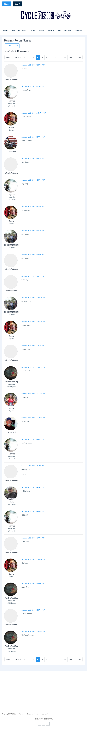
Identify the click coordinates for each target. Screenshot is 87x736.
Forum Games (23, 40)
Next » (71, 57)
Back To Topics (13, 46)
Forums (8, 40)
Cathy (11, 408)
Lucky (12, 502)
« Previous (17, 57)
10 (65, 57)
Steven (11, 127)
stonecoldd (11, 432)
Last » (79, 57)
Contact (45, 714)
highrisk (12, 101)
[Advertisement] (43, 694)
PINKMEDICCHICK (11, 245)
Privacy (21, 714)
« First (8, 57)
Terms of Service (33, 714)
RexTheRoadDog (11, 382)
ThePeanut (11, 151)
